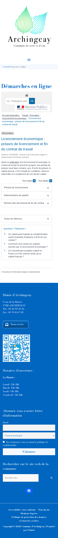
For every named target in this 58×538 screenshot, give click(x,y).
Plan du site (44, 509)
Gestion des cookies (29, 520)
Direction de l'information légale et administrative (21, 272)
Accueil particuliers (11, 115)
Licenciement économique (14, 118)
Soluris (31, 530)
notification (14, 162)
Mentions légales (29, 513)
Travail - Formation (31, 115)
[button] (26, 187)
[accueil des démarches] (26, 95)
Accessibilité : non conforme (22, 509)
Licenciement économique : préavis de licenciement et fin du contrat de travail (23, 121)
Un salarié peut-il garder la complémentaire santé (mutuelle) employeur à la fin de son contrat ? (28, 237)
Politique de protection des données (29, 517)
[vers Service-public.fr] (32, 107)
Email (5, 422)
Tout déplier (43, 181)
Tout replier (27, 181)
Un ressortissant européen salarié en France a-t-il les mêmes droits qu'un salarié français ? (25, 253)
